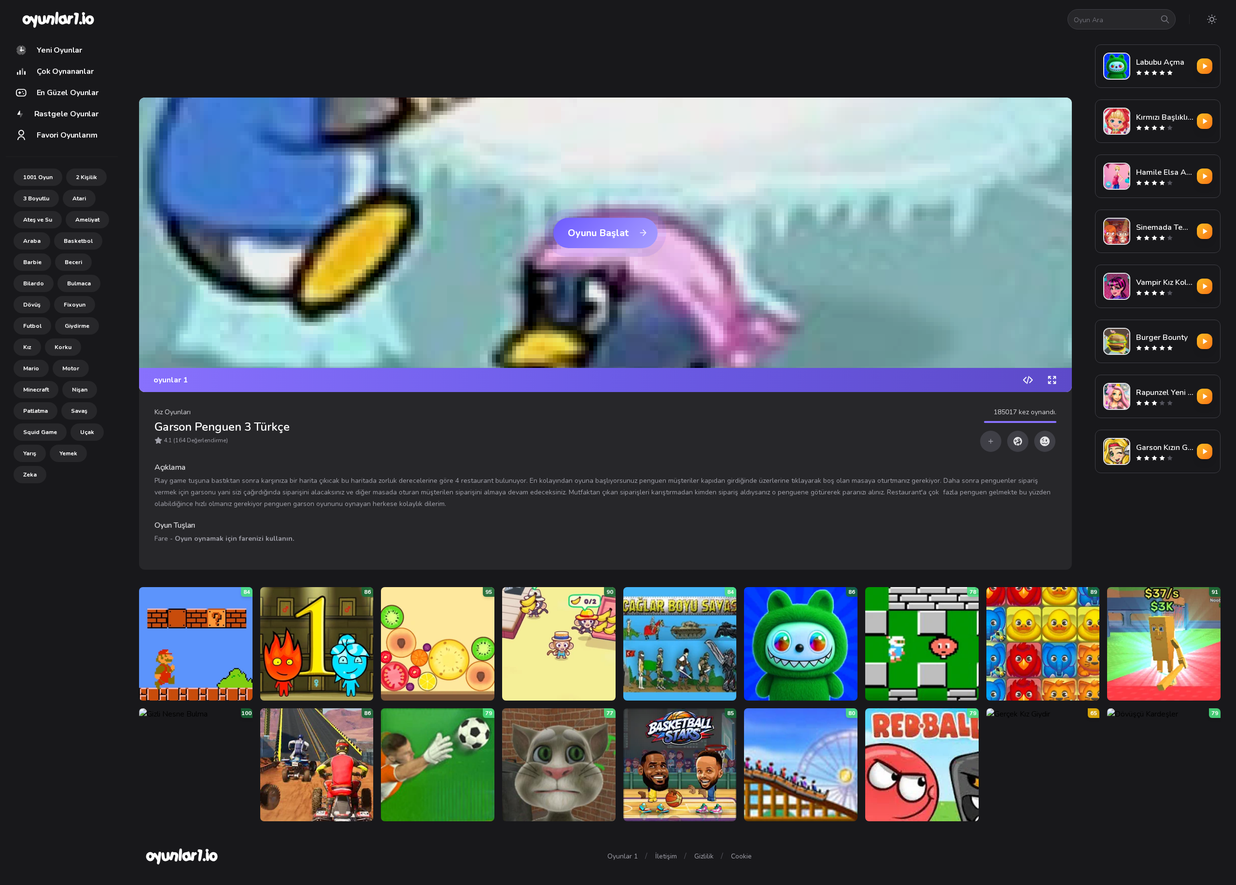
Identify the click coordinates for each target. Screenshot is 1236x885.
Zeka (30, 474)
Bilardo (33, 283)
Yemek (68, 453)
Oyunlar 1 (622, 856)
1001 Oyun (38, 177)
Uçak (87, 432)
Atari (79, 198)
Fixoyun (74, 305)
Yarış (29, 453)
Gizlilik (704, 856)
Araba (32, 241)
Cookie (741, 856)
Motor (70, 368)
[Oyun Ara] (1165, 19)
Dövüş (32, 305)
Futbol (32, 326)
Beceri (73, 262)
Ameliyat (87, 220)
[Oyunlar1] (57, 19)
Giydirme (77, 326)
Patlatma (35, 411)
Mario (31, 368)
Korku (63, 347)
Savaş (79, 411)
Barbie (32, 262)
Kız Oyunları (172, 412)
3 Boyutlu (36, 198)
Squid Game (40, 432)
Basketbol (78, 241)
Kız (27, 347)
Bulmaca (79, 283)
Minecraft (36, 389)
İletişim (666, 856)
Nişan (79, 389)
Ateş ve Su (37, 220)
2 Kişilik (86, 177)
